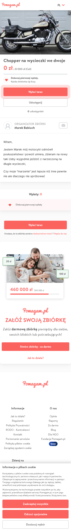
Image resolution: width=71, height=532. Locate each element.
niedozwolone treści (42, 233)
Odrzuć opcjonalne (35, 514)
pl (59, 5)
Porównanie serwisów (18, 439)
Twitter (18, 391)
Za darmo (53, 425)
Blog (53, 429)
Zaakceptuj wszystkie (35, 504)
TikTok (52, 391)
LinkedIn (41, 391)
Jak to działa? (35, 358)
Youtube (64, 391)
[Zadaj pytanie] (63, 125)
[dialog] (35, 497)
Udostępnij (35, 102)
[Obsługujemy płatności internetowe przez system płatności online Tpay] (53, 443)
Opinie (53, 416)
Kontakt (17, 434)
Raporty (53, 420)
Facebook (6, 391)
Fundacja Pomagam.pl (53, 439)
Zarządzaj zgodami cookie (18, 448)
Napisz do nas (60, 233)
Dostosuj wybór (35, 524)
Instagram (29, 391)
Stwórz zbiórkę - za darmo (35, 346)
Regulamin (18, 420)
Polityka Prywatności (17, 425)
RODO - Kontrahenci (18, 429)
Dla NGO (53, 434)
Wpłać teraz (35, 92)
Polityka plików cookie (18, 443)
